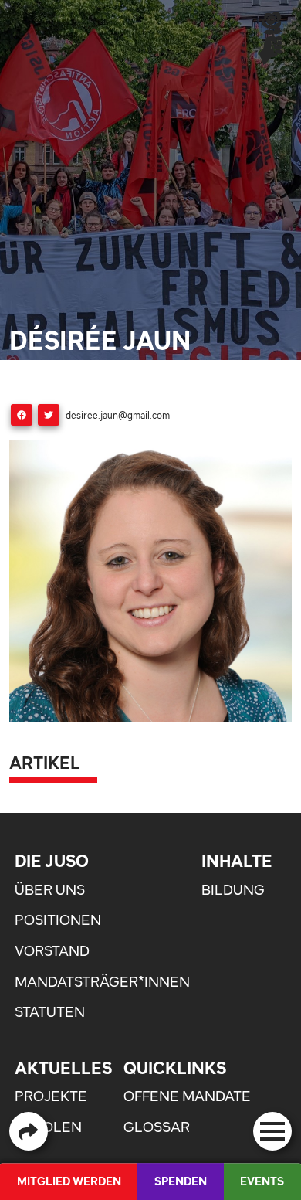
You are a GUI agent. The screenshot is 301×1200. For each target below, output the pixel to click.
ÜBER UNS (50, 889)
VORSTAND (52, 950)
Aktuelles (63, 1067)
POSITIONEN (58, 920)
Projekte (51, 1096)
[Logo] (270, 37)
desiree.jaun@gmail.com (118, 415)
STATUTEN (50, 1012)
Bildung (233, 889)
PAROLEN (48, 1127)
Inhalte (236, 860)
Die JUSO (52, 860)
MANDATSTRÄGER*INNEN (102, 981)
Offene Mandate (187, 1096)
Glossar (156, 1127)
